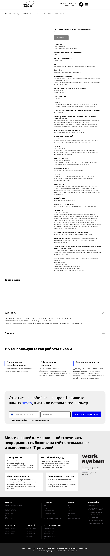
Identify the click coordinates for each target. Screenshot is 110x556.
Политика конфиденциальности (96, 520)
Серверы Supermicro (10, 510)
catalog (16, 14)
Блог (69, 505)
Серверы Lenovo (9, 513)
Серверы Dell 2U (30, 533)
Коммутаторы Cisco (49, 531)
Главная (8, 14)
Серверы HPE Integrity (11, 528)
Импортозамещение (49, 513)
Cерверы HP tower (10, 531)
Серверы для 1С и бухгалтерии (13, 505)
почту (27, 403)
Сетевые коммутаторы (52, 525)
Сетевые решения (49, 510)
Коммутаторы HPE (49, 533)
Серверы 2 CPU (9, 518)
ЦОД (45, 508)
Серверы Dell (30, 525)
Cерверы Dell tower (31, 528)
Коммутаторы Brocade (50, 538)
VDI (45, 505)
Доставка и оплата (72, 515)
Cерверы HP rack (9, 533)
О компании (72, 502)
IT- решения (48, 502)
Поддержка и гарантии (74, 518)
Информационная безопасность (52, 518)
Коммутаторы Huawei (49, 528)
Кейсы (69, 508)
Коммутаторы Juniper (50, 536)
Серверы (25, 14)
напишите (85, 471)
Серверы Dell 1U (30, 531)
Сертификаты (71, 513)
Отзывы (70, 510)
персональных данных (42, 420)
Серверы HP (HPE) (11, 525)
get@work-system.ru (68, 3)
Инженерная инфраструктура (52, 515)
